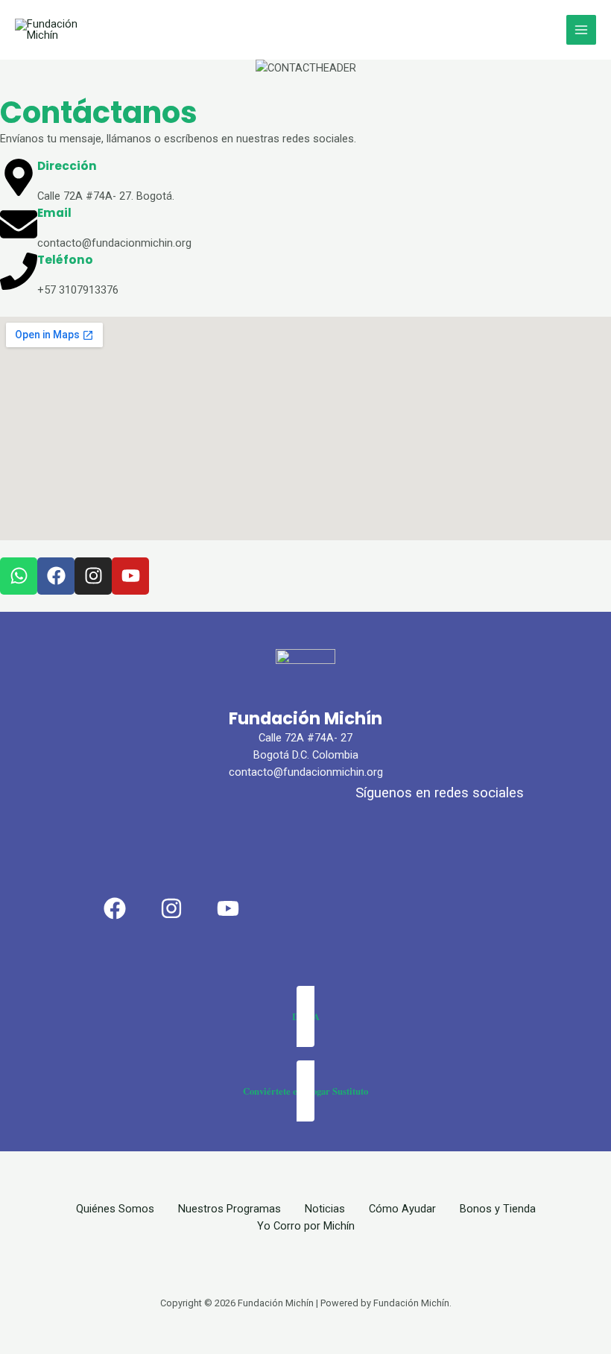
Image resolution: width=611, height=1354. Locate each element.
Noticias (325, 1208)
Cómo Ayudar (402, 1208)
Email (54, 213)
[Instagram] (171, 908)
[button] (305, 1016)
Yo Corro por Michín (306, 1226)
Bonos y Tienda (498, 1208)
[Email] (18, 224)
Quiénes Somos (115, 1208)
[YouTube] (228, 908)
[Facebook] (114, 908)
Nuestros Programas (229, 1208)
